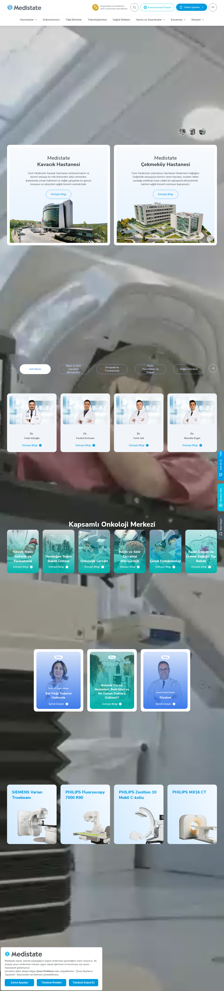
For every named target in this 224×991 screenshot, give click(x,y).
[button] (213, 368)
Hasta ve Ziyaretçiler (149, 19)
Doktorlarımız (51, 19)
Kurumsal (176, 19)
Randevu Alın (220, 495)
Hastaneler (27, 19)
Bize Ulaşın (220, 524)
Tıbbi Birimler (73, 19)
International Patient (159, 7)
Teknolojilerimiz (97, 19)
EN (213, 7)
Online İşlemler (192, 7)
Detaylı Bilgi (58, 194)
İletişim (196, 19)
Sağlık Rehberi (121, 19)
